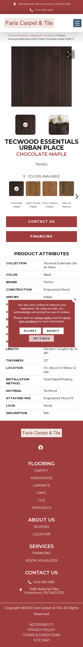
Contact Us (41, 221)
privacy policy (43, 317)
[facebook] (40, 447)
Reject (53, 330)
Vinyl (41, 493)
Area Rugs (41, 508)
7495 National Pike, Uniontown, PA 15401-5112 (44, 3)
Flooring (22, 35)
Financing (41, 236)
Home (11, 35)
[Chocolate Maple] (16, 188)
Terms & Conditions (41, 635)
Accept (30, 330)
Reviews (41, 527)
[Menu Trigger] (77, 23)
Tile (41, 500)
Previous (6, 123)
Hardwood (36, 35)
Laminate (41, 485)
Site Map (42, 640)
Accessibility (41, 624)
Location (41, 534)
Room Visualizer (41, 560)
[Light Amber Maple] (33, 188)
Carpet (41, 470)
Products (49, 35)
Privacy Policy (41, 630)
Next (77, 123)
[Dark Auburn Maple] (50, 188)
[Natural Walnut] (66, 188)
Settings (41, 338)
